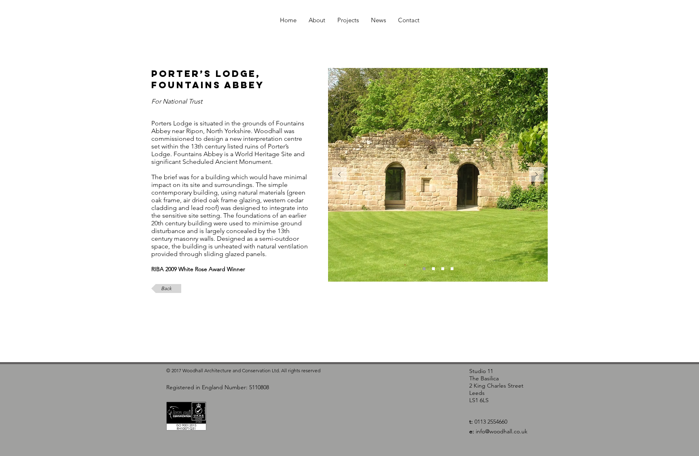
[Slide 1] (424, 268)
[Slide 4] (452, 268)
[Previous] (339, 175)
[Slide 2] (433, 268)
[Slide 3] (442, 268)
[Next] (536, 175)
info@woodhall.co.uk (501, 431)
